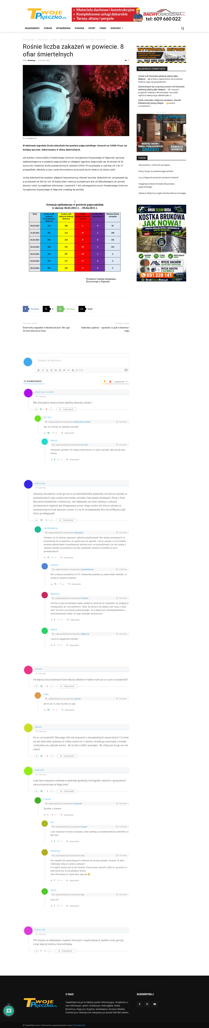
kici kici (84, 445)
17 (128, 60)
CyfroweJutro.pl (78, 1025)
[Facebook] (140, 1004)
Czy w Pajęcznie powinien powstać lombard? (158, 177)
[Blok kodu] (68, 370)
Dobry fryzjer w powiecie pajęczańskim (155, 171)
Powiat (54, 39)
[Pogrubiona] (38, 370)
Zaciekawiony (87, 569)
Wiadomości (43, 39)
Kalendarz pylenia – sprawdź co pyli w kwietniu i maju (105, 329)
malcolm (78, 803)
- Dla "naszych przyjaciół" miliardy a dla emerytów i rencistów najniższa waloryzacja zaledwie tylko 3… (158, 92)
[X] (147, 1004)
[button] (182, 28)
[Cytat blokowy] (64, 370)
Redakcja (31, 60)
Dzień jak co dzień (82, 422)
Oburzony (78, 532)
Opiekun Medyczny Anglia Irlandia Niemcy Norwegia (162, 193)
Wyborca (85, 634)
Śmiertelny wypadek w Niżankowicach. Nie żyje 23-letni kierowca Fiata (46, 329)
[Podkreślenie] (47, 370)
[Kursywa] (43, 370)
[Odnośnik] (73, 370)
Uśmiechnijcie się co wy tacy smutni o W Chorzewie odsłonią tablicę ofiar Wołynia (161, 88)
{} (77, 370)
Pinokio (84, 598)
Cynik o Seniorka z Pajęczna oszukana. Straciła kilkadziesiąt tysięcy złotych (159, 101)
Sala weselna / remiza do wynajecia (154, 165)
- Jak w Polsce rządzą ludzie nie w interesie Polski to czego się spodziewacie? (160, 80)
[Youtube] (155, 1004)
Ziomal (77, 699)
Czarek (84, 827)
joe (82, 855)
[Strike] (51, 370)
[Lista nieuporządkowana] (60, 370)
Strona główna (29, 39)
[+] (81, 370)
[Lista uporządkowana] (56, 370)
